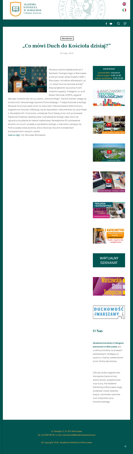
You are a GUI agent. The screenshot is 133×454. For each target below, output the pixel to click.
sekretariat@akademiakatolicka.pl (78, 434)
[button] (125, 23)
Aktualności (67, 38)
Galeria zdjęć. (14, 135)
